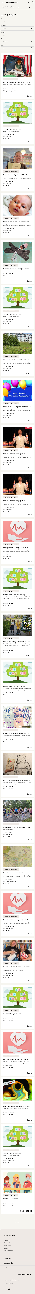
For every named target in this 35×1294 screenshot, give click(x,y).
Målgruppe (3, 25)
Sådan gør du (8, 1263)
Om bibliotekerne (10, 1235)
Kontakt (6, 1268)
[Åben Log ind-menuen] (28, 2)
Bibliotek (3, 19)
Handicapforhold (8, 1251)
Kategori (3, 32)
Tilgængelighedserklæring (11, 1280)
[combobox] (17, 7)
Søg (2, 45)
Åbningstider (7, 1243)
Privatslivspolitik (8, 1283)
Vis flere (17, 1223)
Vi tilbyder (7, 1258)
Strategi (6, 1248)
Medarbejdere (7, 1245)
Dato (2, 39)
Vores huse (7, 1240)
